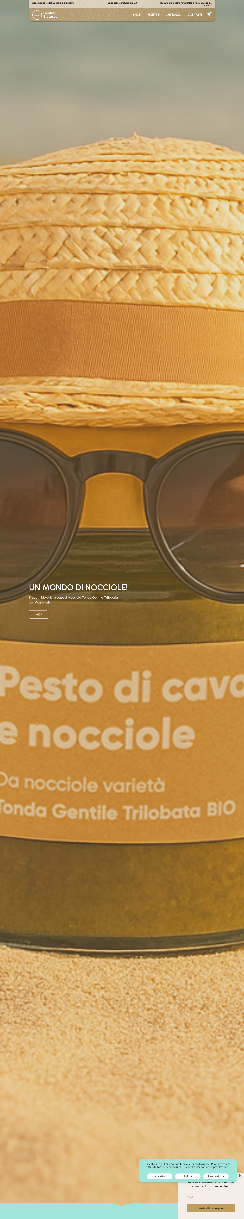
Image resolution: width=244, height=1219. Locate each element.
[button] (241, 1175)
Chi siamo (173, 14)
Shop (137, 14)
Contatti (195, 14)
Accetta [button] (160, 1176)
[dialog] (188, 1170)
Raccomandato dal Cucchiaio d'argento (53, 2)
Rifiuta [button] (188, 1176)
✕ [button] (229, 1163)
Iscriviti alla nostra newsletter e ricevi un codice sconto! (186, 4)
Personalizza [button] (216, 1176)
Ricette (153, 14)
